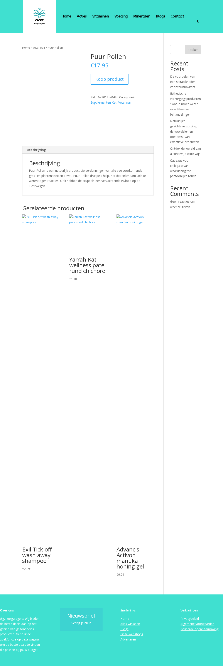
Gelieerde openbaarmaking (199, 629)
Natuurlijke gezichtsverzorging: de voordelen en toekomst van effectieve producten (184, 131)
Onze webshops (131, 634)
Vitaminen (100, 16)
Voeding (121, 16)
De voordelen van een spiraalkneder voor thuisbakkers (182, 81)
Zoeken (193, 50)
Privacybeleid (190, 618)
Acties (82, 16)
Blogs (160, 16)
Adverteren (128, 639)
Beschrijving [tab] (36, 150)
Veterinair (38, 48)
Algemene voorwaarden (197, 624)
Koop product (109, 79)
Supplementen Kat (104, 102)
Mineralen (141, 16)
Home (66, 16)
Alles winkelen (130, 624)
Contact (177, 16)
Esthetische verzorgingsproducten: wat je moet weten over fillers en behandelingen (185, 103)
